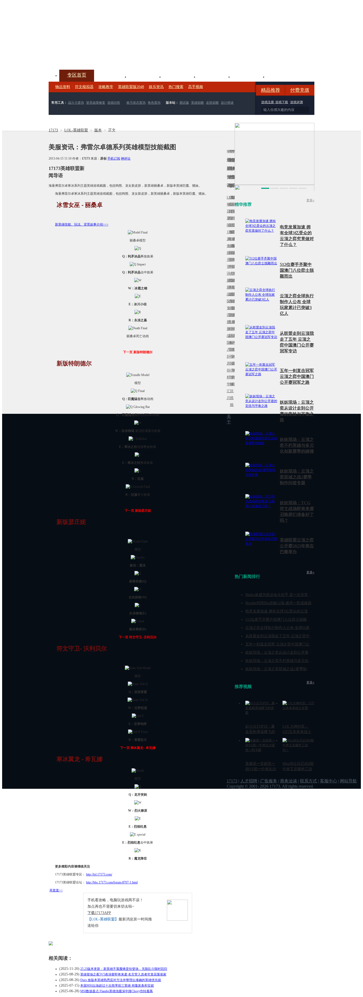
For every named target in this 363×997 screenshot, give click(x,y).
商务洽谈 (288, 781)
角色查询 (154, 103)
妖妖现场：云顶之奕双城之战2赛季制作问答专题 (297, 477)
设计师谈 (227, 103)
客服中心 (328, 781)
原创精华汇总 (227, 380)
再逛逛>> (56, 890)
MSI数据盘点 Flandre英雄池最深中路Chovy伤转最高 (116, 991)
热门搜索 (175, 87)
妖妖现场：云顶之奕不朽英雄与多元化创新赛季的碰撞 (297, 445)
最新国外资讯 (232, 214)
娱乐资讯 (156, 87)
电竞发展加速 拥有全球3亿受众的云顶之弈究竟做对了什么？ (295, 611)
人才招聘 (248, 781)
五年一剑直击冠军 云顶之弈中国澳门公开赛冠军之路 (297, 376)
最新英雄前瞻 (232, 297)
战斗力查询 (76, 103)
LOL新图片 (229, 256)
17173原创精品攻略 (229, 218)
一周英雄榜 (229, 287)
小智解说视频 (230, 387)
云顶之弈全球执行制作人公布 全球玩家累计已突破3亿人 (291, 628)
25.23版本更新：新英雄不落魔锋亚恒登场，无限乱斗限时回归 (123, 969)
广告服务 (268, 781)
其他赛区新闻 (234, 284)
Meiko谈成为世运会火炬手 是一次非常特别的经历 (286, 595)
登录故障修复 (95, 103)
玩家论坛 (284, 76)
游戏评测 (296, 102)
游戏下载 (281, 102)
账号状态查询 (136, 103)
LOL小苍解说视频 (230, 342)
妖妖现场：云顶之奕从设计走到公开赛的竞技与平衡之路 (291, 652)
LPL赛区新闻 (234, 246)
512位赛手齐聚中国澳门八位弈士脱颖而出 (297, 270)
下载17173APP (99, 913)
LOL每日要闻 (227, 211)
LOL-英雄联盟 (76, 130)
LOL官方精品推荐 (229, 329)
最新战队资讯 (227, 297)
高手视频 (195, 87)
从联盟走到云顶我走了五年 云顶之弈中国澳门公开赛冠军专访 (296, 636)
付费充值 (299, 90)
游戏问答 (113, 103)
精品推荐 (270, 90)
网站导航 (348, 781)
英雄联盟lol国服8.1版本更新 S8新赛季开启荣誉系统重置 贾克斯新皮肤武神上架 (89, 57)
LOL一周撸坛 (234, 363)
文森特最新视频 (230, 294)
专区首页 (76, 75)
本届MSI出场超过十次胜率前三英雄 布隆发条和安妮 (117, 985)
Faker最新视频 (230, 253)
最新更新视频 (230, 214)
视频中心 (111, 76)
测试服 (184, 103)
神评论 (125, 158)
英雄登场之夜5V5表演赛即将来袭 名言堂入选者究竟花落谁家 (123, 974)
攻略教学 (105, 87)
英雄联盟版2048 (131, 87)
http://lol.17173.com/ (99, 874)
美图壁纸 (249, 76)
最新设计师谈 (232, 339)
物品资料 (62, 87)
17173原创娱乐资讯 (227, 253)
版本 (98, 130)
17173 (53, 130)
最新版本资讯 (232, 256)
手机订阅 (113, 158)
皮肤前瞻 (212, 103)
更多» (310, 200)
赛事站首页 (234, 211)
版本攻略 (215, 76)
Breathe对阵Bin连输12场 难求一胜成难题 (278, 603)
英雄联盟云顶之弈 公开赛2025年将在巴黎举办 (297, 546)
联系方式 (308, 781)
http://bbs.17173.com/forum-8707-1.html (112, 882)
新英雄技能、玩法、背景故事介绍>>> (81, 224)
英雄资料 (145, 76)
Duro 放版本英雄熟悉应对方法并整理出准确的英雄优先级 (120, 980)
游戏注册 (268, 102)
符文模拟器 (84, 87)
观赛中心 (180, 76)
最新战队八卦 (227, 339)
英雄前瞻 (197, 103)
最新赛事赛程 (234, 325)
